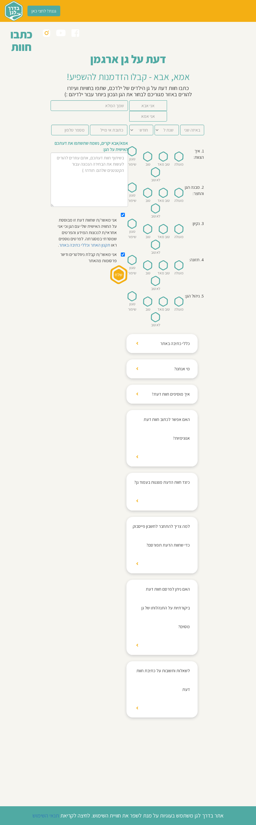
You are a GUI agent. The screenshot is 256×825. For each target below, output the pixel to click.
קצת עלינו (207, 33)
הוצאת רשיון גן (96, 33)
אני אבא (148, 105)
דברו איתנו (185, 33)
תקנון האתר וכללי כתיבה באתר (84, 245)
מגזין (117, 33)
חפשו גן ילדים (233, 33)
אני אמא (148, 116)
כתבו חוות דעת (139, 33)
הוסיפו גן (164, 33)
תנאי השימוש (45, 815)
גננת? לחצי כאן (44, 11)
